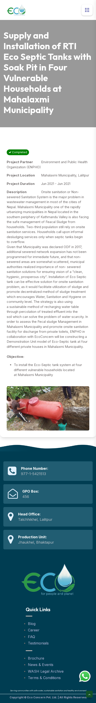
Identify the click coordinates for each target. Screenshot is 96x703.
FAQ (31, 636)
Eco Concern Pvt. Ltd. (42, 697)
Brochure (36, 658)
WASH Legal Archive (46, 671)
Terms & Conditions (44, 678)
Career (34, 630)
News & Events (40, 664)
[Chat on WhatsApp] (85, 676)
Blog (31, 623)
